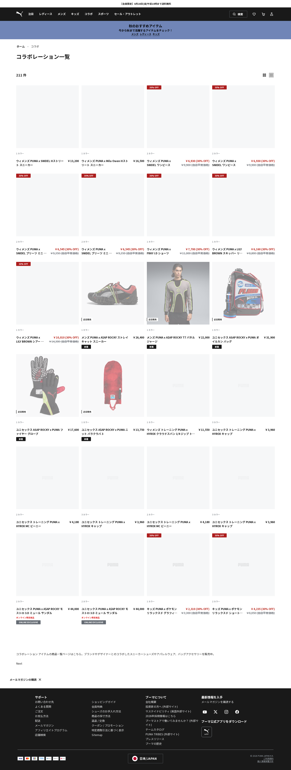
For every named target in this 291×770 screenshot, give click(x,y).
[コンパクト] (264, 75)
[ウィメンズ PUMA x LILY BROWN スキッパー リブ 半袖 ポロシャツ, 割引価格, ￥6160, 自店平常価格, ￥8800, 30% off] (243, 215)
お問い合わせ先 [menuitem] (44, 702)
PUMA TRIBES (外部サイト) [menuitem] (162, 734)
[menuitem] (31, 14)
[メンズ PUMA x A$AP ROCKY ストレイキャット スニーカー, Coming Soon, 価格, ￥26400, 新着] (113, 305)
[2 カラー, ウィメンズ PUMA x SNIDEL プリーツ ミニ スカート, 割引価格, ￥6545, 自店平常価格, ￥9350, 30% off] (47, 215)
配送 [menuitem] (37, 721)
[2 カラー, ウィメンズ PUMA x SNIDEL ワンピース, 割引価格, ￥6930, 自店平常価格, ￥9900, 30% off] (178, 126)
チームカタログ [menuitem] (155, 729)
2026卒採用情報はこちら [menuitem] (161, 716)
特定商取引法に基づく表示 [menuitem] (108, 730)
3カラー (216, 422)
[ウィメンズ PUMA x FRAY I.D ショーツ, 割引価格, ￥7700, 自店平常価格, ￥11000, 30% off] (178, 215)
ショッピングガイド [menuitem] (104, 702)
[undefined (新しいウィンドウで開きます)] (206, 732)
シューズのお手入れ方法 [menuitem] (106, 711)
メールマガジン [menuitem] (44, 725)
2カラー (151, 153)
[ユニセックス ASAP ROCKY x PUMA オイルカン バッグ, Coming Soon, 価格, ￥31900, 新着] (243, 305)
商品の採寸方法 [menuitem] (101, 716)
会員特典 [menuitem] (97, 706)
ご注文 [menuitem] (39, 711)
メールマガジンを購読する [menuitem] (217, 702)
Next (19, 663)
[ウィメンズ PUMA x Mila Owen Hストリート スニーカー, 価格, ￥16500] (113, 126)
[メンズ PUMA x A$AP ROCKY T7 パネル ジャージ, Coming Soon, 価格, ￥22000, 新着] (178, 305)
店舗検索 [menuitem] (40, 735)
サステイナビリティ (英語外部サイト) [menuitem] (168, 711)
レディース (145, 34)
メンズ (134, 34)
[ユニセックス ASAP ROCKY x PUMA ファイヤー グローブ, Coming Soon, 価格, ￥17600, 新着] (47, 397)
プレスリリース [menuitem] (155, 739)
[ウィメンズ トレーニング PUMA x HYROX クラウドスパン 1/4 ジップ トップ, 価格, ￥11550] (178, 395)
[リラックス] (271, 75)
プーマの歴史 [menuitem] (154, 744)
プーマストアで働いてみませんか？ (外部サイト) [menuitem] (172, 723)
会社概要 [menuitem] (151, 702)
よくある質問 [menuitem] (43, 706)
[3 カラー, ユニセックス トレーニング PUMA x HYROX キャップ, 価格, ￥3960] (243, 395)
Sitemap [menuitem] (97, 735)
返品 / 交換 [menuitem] (98, 721)
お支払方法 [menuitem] (41, 716)
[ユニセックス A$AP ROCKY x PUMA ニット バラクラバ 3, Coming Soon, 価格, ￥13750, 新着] (113, 397)
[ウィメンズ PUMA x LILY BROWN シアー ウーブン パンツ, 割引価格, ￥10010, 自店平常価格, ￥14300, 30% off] (47, 303)
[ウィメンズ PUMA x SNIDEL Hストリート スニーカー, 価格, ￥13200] (47, 126)
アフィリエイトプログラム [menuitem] (51, 730)
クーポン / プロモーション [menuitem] (108, 725)
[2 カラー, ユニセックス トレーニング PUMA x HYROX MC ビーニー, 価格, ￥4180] (47, 487)
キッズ (156, 34)
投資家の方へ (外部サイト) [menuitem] (162, 706)
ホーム (21, 46)
